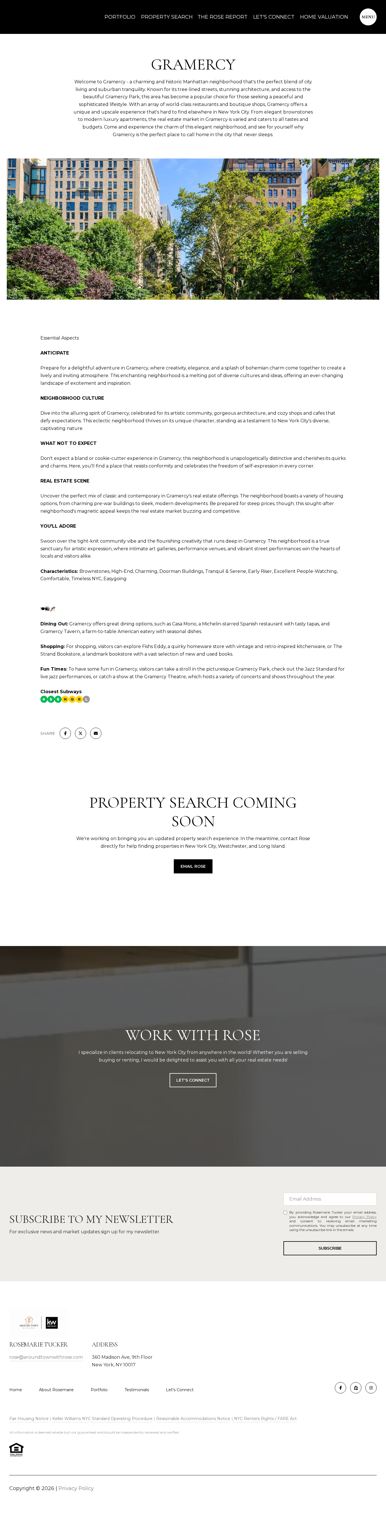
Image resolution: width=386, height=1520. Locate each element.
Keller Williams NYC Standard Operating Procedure (102, 1418)
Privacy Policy (364, 1217)
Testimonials (137, 1389)
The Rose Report (223, 17)
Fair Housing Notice (29, 1418)
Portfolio (120, 17)
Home (15, 1389)
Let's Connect (180, 1390)
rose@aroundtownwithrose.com (46, 1357)
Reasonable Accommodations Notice (193, 1418)
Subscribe (330, 1248)
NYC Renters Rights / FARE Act (265, 1418)
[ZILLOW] (355, 1387)
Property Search (166, 17)
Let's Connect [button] (193, 1080)
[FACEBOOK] (340, 1387)
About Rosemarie (56, 1389)
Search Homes (193, 903)
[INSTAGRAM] (371, 1387)
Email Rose (193, 866)
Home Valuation (324, 17)
